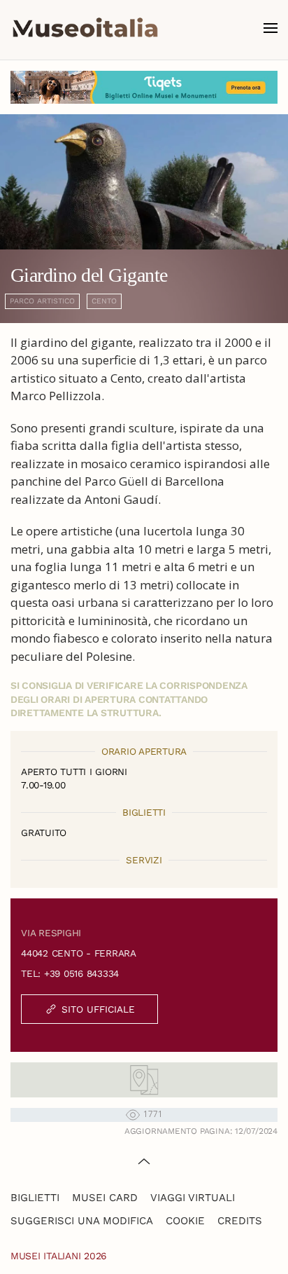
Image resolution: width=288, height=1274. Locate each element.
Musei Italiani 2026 (58, 1255)
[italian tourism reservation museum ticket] (144, 87)
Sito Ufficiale (98, 1009)
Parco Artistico (42, 301)
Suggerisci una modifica (81, 1220)
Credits (239, 1220)
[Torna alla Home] (85, 28)
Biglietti (34, 1197)
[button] (271, 28)
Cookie (185, 1220)
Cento (104, 301)
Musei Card (105, 1197)
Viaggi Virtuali (192, 1197)
